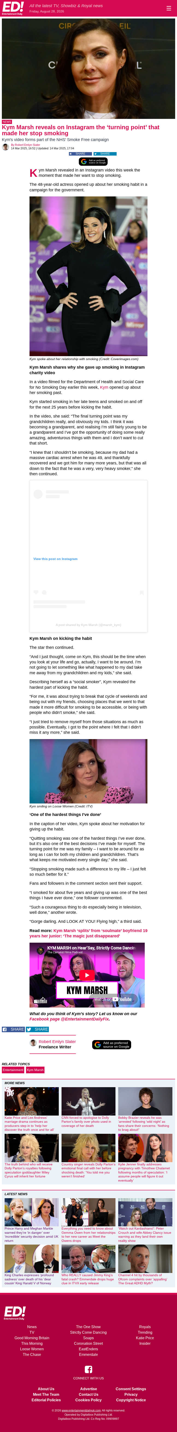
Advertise (88, 1389)
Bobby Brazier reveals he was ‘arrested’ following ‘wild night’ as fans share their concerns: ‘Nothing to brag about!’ (143, 1124)
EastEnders (88, 1349)
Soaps (88, 1338)
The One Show (88, 1327)
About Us (46, 1389)
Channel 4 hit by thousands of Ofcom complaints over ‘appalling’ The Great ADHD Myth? (142, 1279)
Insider (144, 1343)
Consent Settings (131, 1389)
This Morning (32, 1343)
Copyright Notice (131, 1400)
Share (80, 153)
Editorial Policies (46, 1400)
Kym (104, 387)
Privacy (131, 1394)
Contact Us (88, 1394)
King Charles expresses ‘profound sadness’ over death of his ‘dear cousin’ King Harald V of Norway (29, 1279)
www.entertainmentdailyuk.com (81, 1410)
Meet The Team (46, 1394)
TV (32, 1332)
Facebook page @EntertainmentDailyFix (69, 1019)
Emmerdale (88, 1355)
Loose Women (32, 1349)
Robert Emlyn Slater (27, 145)
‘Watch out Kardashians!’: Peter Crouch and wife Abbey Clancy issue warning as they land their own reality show (144, 1234)
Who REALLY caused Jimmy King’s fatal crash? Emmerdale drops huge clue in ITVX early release (88, 1279)
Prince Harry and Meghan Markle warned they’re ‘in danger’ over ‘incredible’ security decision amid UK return (31, 1234)
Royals (145, 1327)
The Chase (32, 1355)
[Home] (13, 8)
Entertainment (13, 1070)
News (7, 121)
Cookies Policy (88, 1400)
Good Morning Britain (32, 1338)
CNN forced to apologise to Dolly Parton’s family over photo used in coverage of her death (86, 1122)
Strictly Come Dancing (88, 1332)
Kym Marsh (35, 1070)
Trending (145, 1332)
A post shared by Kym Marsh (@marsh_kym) (88, 625)
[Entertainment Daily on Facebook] (88, 1369)
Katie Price (145, 1338)
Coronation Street (88, 1343)
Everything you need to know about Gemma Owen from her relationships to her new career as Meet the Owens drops (88, 1234)
